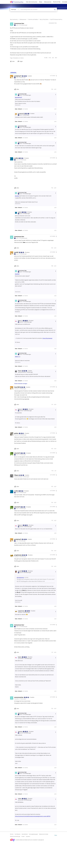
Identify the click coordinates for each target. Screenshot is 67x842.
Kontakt (23, 836)
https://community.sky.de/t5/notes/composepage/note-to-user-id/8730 (32, 816)
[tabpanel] (33, 451)
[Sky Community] (17, 2)
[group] (45, 57)
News (40, 2)
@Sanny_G (17, 356)
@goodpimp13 (18, 97)
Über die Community (31, 2)
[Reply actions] (55, 94)
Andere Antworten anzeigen (20, 383)
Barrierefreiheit (25, 834)
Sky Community (14, 19)
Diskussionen (47, 2)
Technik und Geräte (33, 19)
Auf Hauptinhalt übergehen (6, 0)
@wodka (17, 196)
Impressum (28, 836)
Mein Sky (11, 834)
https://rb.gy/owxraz (47, 338)
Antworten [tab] (13, 72)
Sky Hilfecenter (17, 834)
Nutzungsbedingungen (33, 834)
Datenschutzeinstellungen (15, 836)
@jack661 (17, 274)
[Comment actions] (56, 76)
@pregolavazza (20, 577)
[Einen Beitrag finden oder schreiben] (55, 9)
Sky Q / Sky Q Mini (44, 19)
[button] (16, 109)
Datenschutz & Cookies (43, 834)
